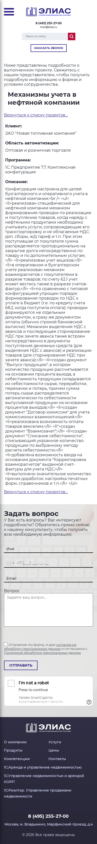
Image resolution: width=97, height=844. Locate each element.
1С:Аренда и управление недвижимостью (43, 767)
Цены (53, 750)
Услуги (54, 742)
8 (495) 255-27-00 (49, 23)
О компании (15, 742)
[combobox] (10, 563)
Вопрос (12, 590)
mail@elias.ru (48, 27)
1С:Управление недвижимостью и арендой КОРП (44, 779)
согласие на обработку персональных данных (40, 647)
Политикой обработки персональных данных (42, 653)
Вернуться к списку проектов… (36, 115)
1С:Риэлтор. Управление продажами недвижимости (37, 793)
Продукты (13, 750)
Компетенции (17, 759)
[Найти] (71, 36)
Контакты (57, 759)
